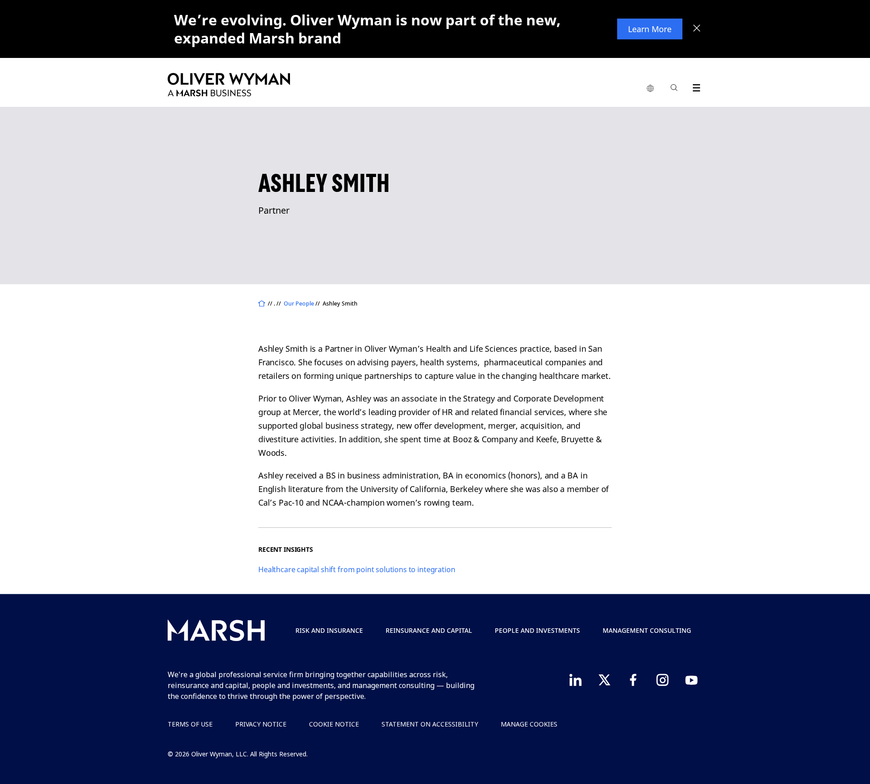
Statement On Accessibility (430, 724)
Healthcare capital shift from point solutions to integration (356, 569)
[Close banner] (697, 29)
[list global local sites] (650, 88)
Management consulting (647, 630)
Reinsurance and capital (429, 630)
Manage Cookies (529, 724)
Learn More (650, 29)
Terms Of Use (190, 724)
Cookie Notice (334, 724)
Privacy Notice (260, 724)
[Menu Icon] (694, 86)
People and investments (537, 630)
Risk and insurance (329, 630)
